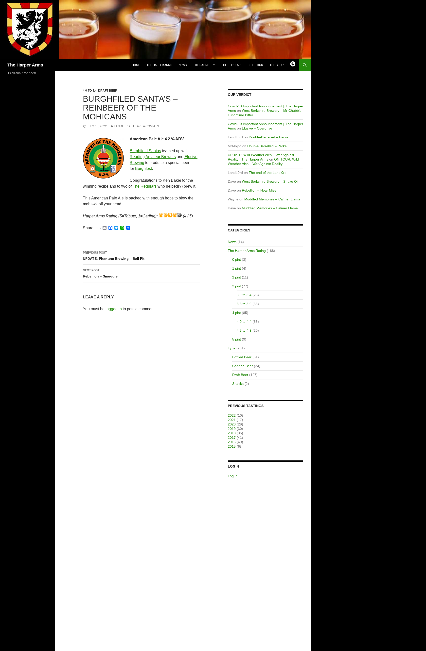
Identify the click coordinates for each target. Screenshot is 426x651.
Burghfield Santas (145, 151)
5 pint (236, 339)
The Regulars (231, 65)
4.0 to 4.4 (90, 90)
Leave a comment (147, 126)
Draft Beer (107, 90)
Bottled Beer (241, 357)
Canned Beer (242, 366)
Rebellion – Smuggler (101, 273)
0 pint (236, 259)
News (183, 65)
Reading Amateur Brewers (153, 157)
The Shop (277, 65)
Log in (232, 476)
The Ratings (202, 65)
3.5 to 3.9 (244, 304)
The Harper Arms (25, 65)
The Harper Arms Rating (247, 251)
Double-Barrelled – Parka (268, 137)
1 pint (236, 268)
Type (231, 348)
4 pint (236, 313)
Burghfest (143, 168)
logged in (114, 309)
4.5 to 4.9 (244, 330)
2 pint (236, 277)
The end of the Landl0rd (267, 173)
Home (136, 65)
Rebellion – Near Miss (259, 190)
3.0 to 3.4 (244, 295)
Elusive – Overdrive (257, 128)
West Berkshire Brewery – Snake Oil (270, 181)
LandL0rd (122, 126)
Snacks (238, 384)
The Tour (256, 65)
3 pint (236, 286)
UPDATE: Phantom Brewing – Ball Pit (113, 255)
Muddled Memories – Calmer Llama (272, 199)
